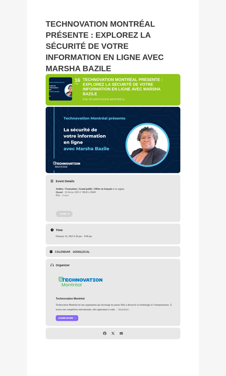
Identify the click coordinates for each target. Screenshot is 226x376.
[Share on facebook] (105, 333)
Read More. (123, 309)
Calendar (62, 251)
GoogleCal (81, 251)
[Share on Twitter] (113, 333)
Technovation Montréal (70, 298)
